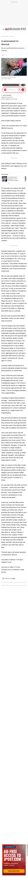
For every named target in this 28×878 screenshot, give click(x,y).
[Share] (2, 55)
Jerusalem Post (4, 36)
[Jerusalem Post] (15, 29)
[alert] (14, 860)
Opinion (12, 36)
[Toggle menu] (3, 29)
